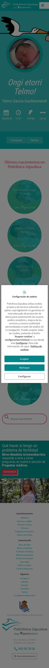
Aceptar (24, 358)
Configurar (24, 376)
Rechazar (24, 367)
